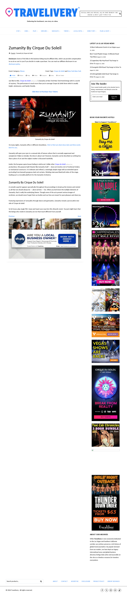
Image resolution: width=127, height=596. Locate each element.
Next (79, 216)
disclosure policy (14, 64)
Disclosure (86, 581)
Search (41, 581)
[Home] (9, 53)
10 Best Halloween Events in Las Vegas (103, 47)
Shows (22, 71)
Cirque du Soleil (59, 71)
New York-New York (74, 71)
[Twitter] (106, 590)
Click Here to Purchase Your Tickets (45, 92)
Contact (64, 581)
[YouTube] (115, 590)
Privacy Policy (98, 581)
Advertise (74, 581)
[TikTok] (119, 590)
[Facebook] (102, 590)
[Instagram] (110, 590)
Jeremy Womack (113, 581)
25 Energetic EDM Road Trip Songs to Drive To (105, 67)
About (55, 581)
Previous (12, 216)
